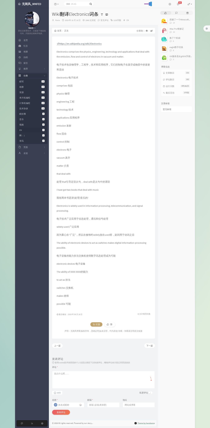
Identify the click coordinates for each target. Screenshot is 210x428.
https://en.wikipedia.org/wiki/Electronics (80, 43)
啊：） (31, 135)
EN (31, 130)
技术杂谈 (31, 108)
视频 (31, 124)
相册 (31, 87)
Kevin (57, 20)
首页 (59, 30)
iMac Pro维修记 (177, 28)
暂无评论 (105, 20)
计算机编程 (31, 103)
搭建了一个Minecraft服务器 (182, 19)
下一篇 (149, 345)
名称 (55, 400)
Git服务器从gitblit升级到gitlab (184, 56)
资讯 (31, 140)
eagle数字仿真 (176, 47)
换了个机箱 (175, 38)
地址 (125, 400)
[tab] (165, 13)
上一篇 (57, 345)
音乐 (31, 119)
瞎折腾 (31, 114)
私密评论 (143, 392)
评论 (55, 367)
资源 (31, 92)
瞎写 (31, 81)
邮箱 (90, 400)
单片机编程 (31, 97)
